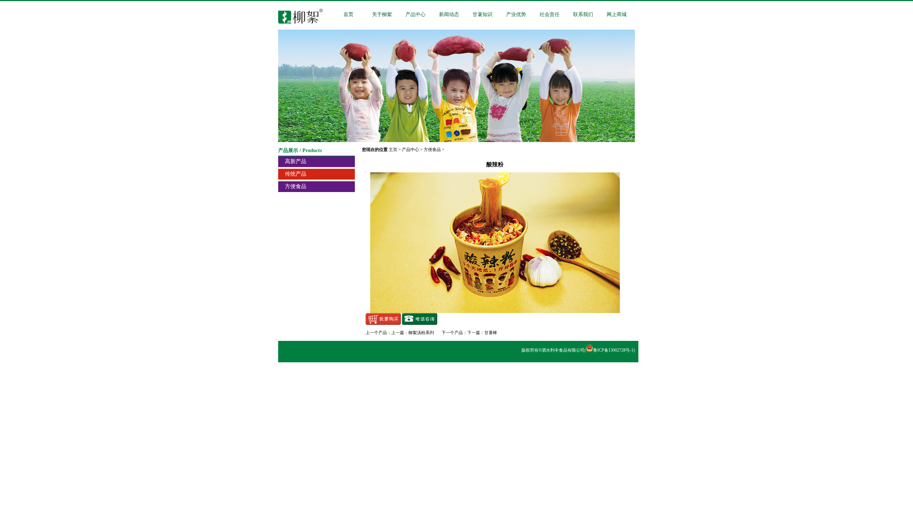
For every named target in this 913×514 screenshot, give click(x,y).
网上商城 (617, 14)
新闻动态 (449, 14)
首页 (348, 14)
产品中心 (415, 14)
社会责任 (550, 14)
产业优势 (516, 14)
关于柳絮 (382, 14)
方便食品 (432, 149)
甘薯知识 (483, 14)
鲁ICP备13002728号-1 (613, 350)
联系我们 (583, 14)
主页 (393, 149)
